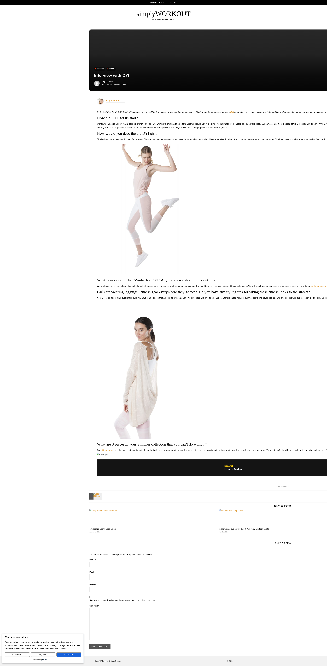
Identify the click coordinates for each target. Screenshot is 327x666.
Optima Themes (115, 661)
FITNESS (100, 69)
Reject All (43, 654)
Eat (175, 2)
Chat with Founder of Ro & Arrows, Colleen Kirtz (244, 528)
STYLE (111, 69)
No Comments (282, 487)
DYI (232, 112)
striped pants (107, 450)
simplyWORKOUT (164, 13)
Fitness (162, 2)
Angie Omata (107, 82)
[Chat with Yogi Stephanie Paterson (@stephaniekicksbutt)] (95, 496)
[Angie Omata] (100, 104)
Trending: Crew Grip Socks (103, 528)
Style (170, 2)
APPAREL (153, 2)
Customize (17, 654)
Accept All (68, 654)
